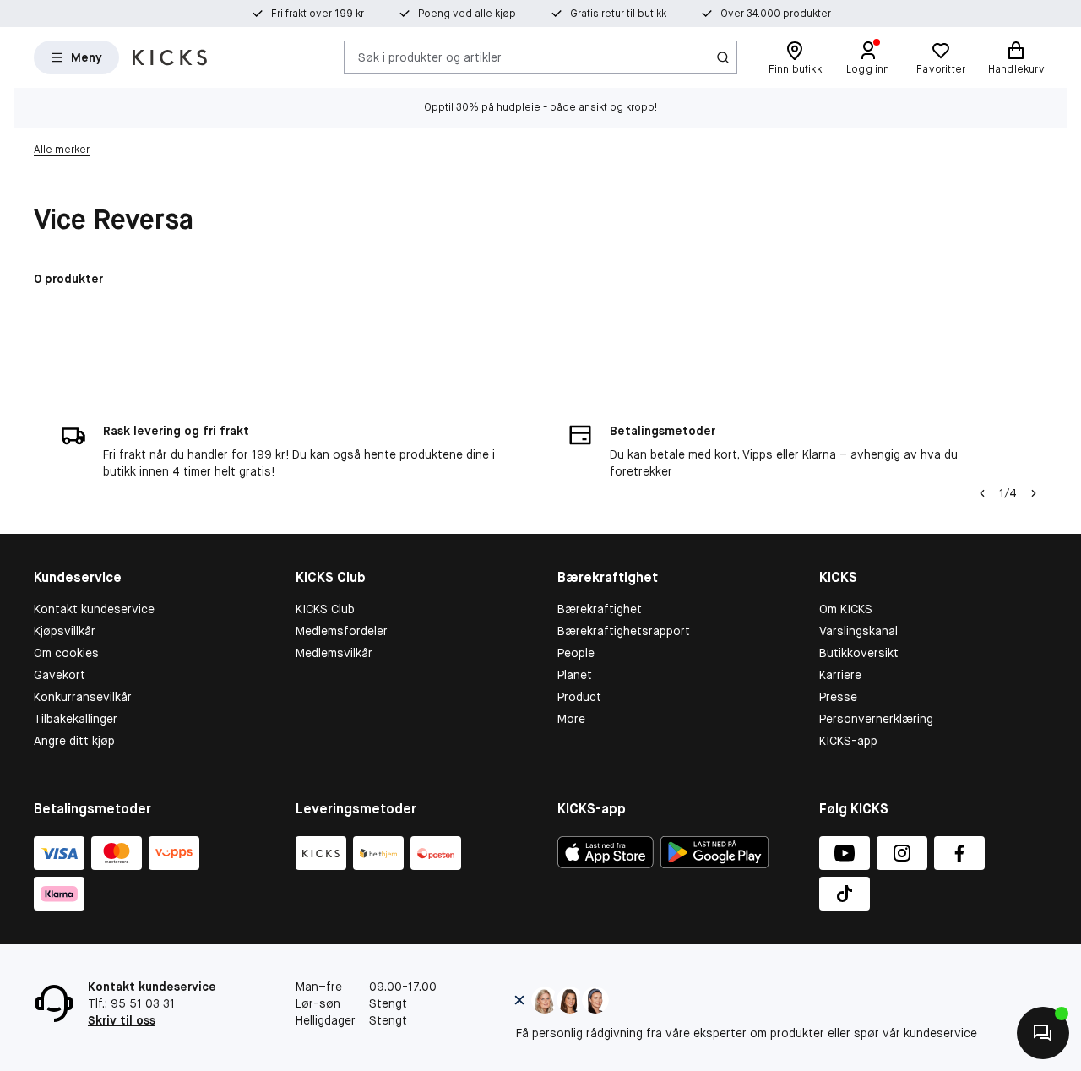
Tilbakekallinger (75, 718)
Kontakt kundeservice (94, 609)
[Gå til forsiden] (170, 57)
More (571, 718)
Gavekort (59, 674)
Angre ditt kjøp (74, 740)
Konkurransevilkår (83, 696)
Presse (838, 696)
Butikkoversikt (859, 653)
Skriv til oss (121, 1020)
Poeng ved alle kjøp (467, 13)
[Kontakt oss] (1043, 1033)
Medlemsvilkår (334, 653)
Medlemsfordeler (342, 631)
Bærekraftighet (599, 609)
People (576, 653)
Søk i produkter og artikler (430, 56)
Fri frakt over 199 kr (317, 13)
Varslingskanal (858, 631)
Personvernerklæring (876, 718)
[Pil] (1033, 493)
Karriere (840, 674)
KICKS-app (848, 740)
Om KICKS (845, 609)
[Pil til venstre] (982, 493)
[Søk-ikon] (722, 57)
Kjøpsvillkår (64, 631)
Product (579, 696)
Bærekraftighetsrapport (623, 631)
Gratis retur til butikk (618, 13)
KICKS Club (325, 609)
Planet (574, 674)
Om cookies (66, 653)
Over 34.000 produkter (775, 13)
